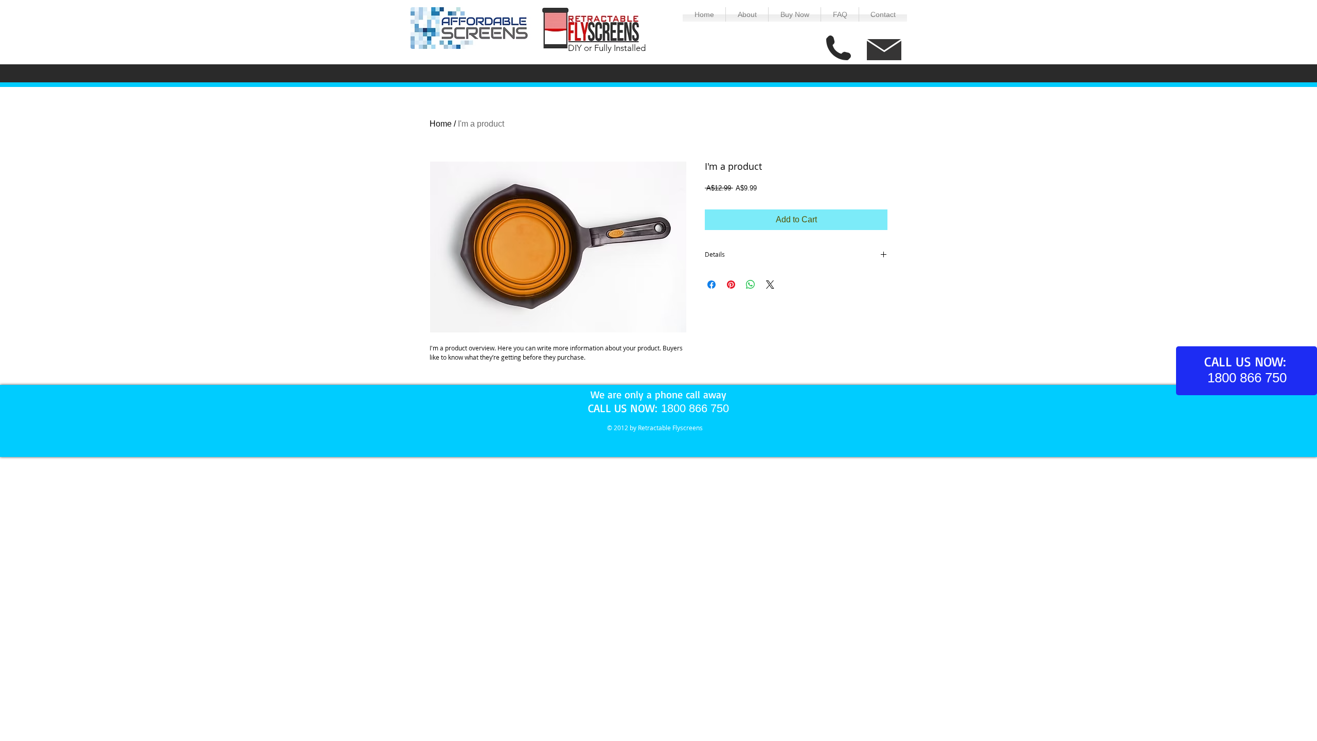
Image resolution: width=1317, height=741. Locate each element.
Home (441, 123)
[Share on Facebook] (711, 284)
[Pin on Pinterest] (731, 284)
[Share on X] (770, 284)
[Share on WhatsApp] (750, 284)
